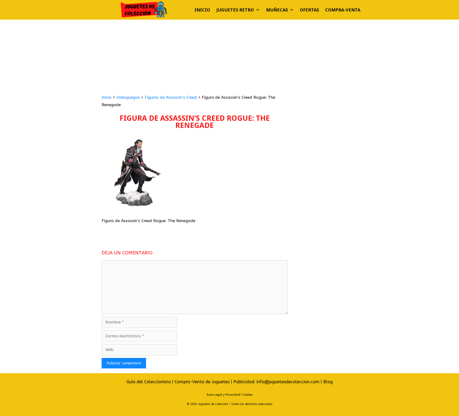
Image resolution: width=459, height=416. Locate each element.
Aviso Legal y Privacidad (223, 394)
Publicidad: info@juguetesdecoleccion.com (277, 381)
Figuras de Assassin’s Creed (171, 97)
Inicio (202, 10)
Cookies (247, 394)
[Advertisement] (229, 55)
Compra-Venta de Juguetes (202, 381)
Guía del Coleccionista (148, 381)
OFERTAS (309, 10)
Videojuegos (128, 97)
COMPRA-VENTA (342, 10)
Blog (328, 381)
